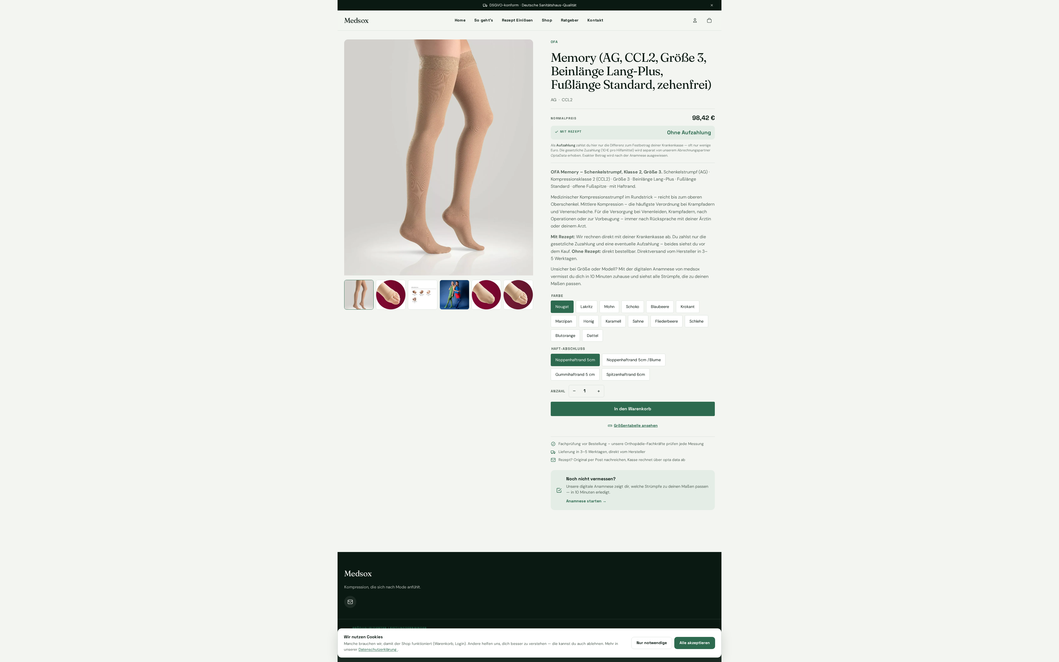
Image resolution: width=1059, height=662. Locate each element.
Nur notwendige (652, 642)
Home (460, 20)
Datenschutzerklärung (378, 649)
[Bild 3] (422, 294)
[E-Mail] (350, 602)
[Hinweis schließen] (712, 5)
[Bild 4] (454, 294)
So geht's (483, 20)
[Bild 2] (390, 294)
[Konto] (694, 20)
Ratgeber (570, 20)
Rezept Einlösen (517, 20)
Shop (547, 20)
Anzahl (558, 391)
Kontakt (595, 20)
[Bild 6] (518, 294)
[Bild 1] (359, 294)
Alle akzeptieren (695, 642)
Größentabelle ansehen (636, 425)
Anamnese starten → (586, 500)
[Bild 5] (486, 294)
